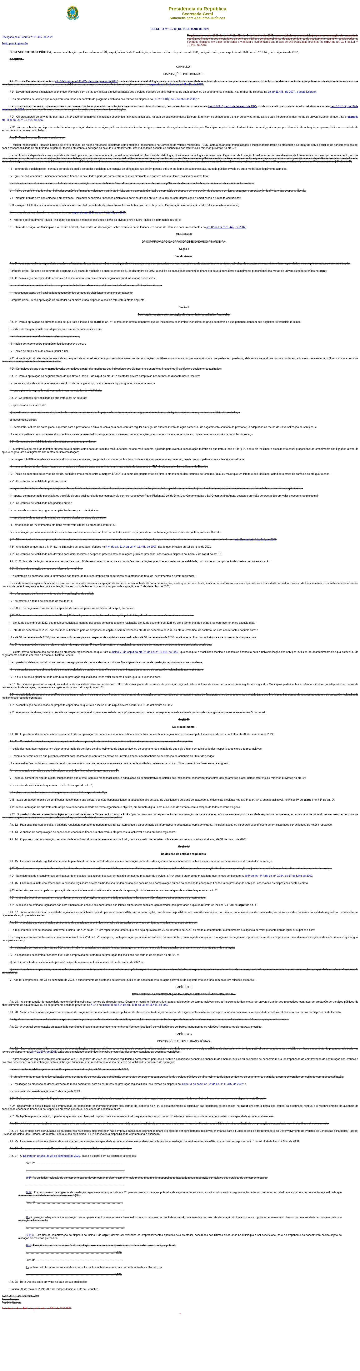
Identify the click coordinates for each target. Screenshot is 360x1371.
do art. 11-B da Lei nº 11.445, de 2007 (98, 212)
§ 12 (29, 1192)
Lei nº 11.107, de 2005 (42, 1051)
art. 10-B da (63, 81)
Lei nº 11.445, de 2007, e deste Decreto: (292, 91)
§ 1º (93, 1004)
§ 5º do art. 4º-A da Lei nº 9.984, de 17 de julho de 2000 (278, 875)
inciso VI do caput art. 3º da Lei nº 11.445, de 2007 (212, 1084)
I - (27, 1267)
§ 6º (28, 1177)
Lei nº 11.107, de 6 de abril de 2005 (175, 99)
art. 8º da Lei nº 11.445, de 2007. (226, 227)
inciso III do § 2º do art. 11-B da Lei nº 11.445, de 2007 (135, 1004)
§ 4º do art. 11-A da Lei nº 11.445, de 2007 (131, 546)
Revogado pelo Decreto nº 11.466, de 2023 (27, 37)
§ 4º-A (30, 1234)
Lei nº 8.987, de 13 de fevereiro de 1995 (232, 106)
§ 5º (28, 1245)
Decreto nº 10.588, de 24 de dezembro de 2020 (51, 1155)
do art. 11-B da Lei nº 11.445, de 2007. (176, 84)
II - (28, 1217)
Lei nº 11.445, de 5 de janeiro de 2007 (94, 81)
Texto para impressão (15, 43)
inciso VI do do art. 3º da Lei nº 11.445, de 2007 (145, 651)
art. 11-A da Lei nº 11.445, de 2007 (255, 539)
